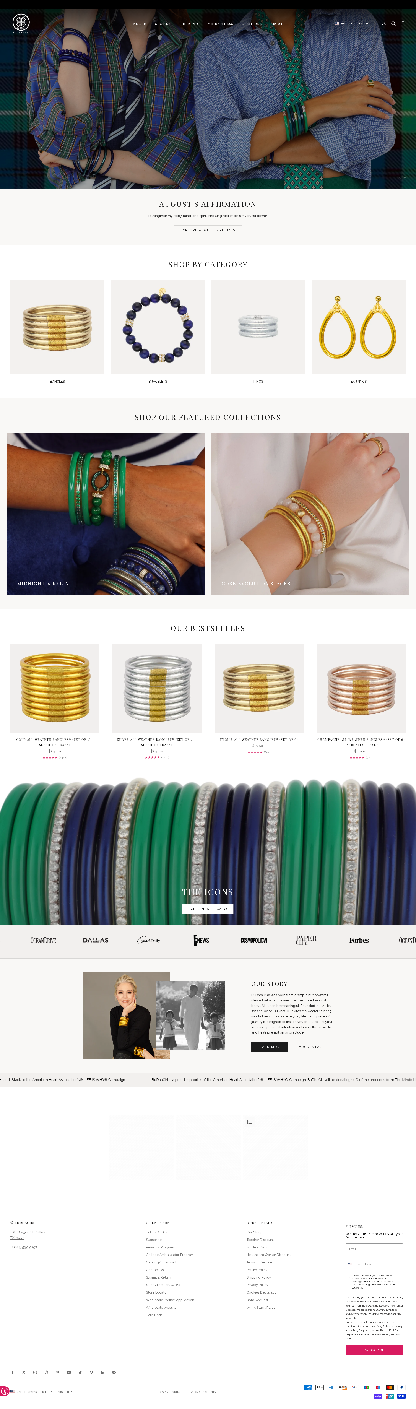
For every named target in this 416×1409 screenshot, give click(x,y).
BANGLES (57, 382)
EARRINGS (359, 382)
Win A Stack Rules (261, 1308)
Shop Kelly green (237, 108)
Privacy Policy (257, 1285)
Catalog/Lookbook (161, 1262)
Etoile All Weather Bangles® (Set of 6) (259, 739)
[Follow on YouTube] (69, 1372)
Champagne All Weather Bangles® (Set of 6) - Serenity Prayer (361, 742)
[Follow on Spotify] (114, 1372)
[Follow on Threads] (46, 1372)
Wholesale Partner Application (170, 1300)
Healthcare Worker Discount (269, 1255)
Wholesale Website (161, 1308)
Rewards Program (160, 1247)
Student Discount (260, 1247)
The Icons (189, 23)
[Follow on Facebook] (12, 1372)
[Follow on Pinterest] (57, 1372)
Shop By (163, 23)
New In (140, 23)
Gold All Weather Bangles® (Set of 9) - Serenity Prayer (55, 742)
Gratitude (252, 23)
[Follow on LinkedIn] (103, 1372)
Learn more (270, 1047)
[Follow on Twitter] (24, 1372)
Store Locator (157, 1292)
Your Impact (312, 1047)
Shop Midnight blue (179, 108)
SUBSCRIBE (374, 1350)
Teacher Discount (260, 1240)
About (277, 23)
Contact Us (155, 1270)
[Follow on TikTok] (80, 1372)
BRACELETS (158, 382)
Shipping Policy (259, 1277)
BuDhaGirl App (157, 1232)
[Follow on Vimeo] (91, 1372)
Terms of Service (259, 1262)
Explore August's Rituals (207, 230)
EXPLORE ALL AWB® (207, 909)
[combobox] (353, 1264)
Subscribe (154, 1240)
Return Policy (257, 1270)
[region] (208, 99)
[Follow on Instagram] (35, 1372)
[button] (141, 1147)
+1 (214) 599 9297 (23, 1247)
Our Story (254, 1232)
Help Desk (154, 1315)
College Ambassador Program (170, 1255)
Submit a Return (158, 1277)
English (364, 23)
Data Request (257, 1300)
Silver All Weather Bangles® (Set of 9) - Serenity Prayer (157, 742)
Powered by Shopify (201, 1391)
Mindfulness (220, 23)
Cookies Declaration (263, 1292)
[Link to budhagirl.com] (54, 688)
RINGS (258, 382)
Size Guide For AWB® (163, 1285)
